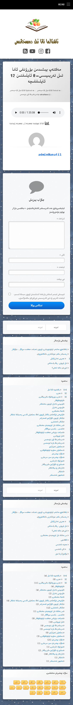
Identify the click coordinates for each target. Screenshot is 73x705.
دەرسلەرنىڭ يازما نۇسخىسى (53, 443)
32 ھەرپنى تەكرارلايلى (60, 359)
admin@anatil (45, 95)
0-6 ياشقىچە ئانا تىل (57, 390)
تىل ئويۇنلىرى (58, 436)
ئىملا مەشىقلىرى (57, 411)
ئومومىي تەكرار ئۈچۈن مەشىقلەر (51, 404)
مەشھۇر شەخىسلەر (56, 475)
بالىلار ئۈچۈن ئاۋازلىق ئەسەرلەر (51, 418)
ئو (54, 682)
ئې (16, 682)
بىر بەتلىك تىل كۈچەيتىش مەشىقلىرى (50, 425)
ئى (47, 682)
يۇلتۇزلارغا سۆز (61, 554)
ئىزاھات (60, 218)
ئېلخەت (60, 267)
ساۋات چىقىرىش (57, 454)
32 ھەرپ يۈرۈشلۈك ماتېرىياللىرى (53, 397)
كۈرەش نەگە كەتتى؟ (59, 368)
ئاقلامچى (64, 540)
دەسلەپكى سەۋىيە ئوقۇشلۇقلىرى (51, 450)
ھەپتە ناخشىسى (61, 545)
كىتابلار (60, 471)
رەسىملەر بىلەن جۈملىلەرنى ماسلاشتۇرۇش (52, 354)
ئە (62, 687)
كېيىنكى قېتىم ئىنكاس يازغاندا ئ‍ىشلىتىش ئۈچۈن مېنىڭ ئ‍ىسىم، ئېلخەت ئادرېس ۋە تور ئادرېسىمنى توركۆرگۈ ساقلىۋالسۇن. (39, 296)
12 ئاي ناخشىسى (63, 549)
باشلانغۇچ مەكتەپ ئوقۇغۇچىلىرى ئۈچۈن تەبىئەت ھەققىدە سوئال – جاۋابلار (39, 349)
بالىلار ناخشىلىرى (57, 422)
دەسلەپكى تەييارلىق (56, 447)
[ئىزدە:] (26, 327)
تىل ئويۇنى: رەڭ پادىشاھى (57, 363)
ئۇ (31, 682)
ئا (62, 682)
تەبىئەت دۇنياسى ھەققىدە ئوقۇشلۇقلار (49, 432)
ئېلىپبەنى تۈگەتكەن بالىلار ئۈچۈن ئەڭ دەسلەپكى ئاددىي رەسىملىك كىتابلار (36, 415)
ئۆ (39, 682)
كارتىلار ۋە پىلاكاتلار (55, 468)
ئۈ (24, 682)
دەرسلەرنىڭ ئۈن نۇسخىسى (28, 95)
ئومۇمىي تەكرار (57, 407)
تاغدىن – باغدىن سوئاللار (53, 429)
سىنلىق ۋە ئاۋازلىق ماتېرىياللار (52, 464)
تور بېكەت (60, 279)
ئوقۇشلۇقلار (58, 400)
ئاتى (62, 255)
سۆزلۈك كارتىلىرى (56, 461)
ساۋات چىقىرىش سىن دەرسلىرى (52, 457)
